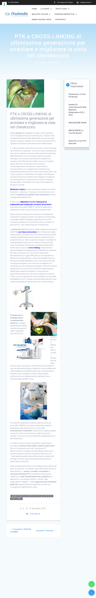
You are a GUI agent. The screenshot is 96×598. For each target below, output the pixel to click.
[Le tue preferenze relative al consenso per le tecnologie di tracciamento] (4, 4)
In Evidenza (35, 514)
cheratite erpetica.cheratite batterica (26, 496)
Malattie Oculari (40, 14)
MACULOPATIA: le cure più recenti (76, 131)
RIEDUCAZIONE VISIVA (77, 123)
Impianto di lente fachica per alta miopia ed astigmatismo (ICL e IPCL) (77, 110)
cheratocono (47, 496)
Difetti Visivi (61, 9)
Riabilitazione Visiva (41, 19)
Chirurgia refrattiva (64, 14)
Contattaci (60, 19)
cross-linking (16, 498)
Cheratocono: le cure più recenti (77, 95)
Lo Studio (45, 9)
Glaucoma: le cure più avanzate (77, 142)
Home (34, 9)
